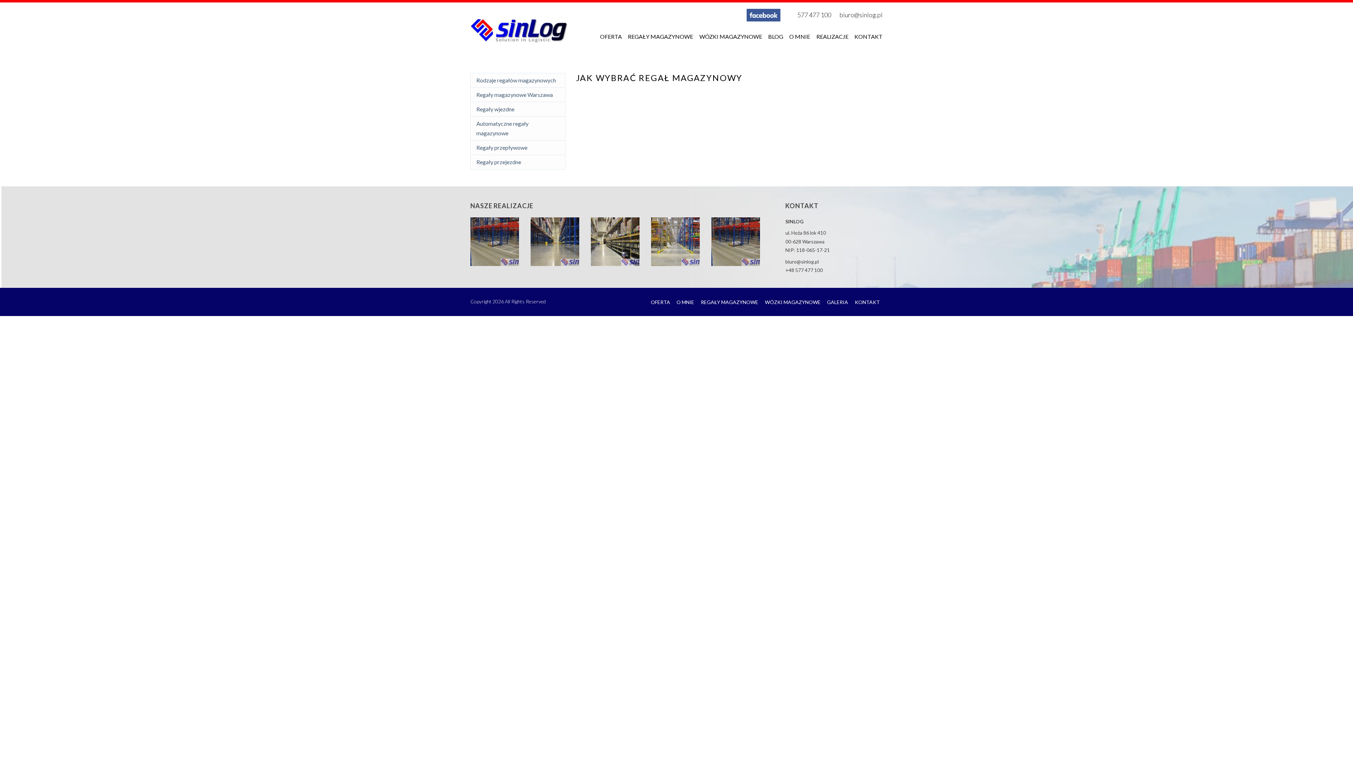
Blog (775, 36)
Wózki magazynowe (730, 36)
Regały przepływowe (501, 147)
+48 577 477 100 (804, 270)
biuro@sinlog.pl (861, 15)
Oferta (611, 36)
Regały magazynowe (660, 36)
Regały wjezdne (495, 109)
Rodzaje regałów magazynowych (516, 80)
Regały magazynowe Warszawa (514, 94)
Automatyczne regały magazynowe (502, 128)
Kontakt (868, 36)
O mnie (799, 36)
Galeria (837, 302)
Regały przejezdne (498, 162)
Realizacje (832, 36)
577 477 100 (814, 15)
